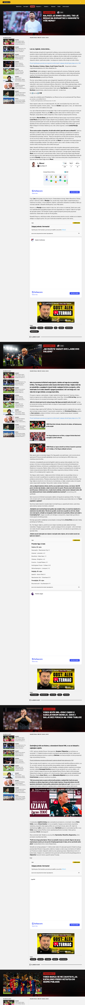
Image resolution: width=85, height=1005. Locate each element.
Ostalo (16, 98)
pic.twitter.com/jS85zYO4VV (38, 99)
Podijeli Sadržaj (48, 12)
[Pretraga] (80, 2)
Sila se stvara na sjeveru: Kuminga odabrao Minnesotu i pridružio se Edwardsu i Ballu (20, 65)
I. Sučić (61, 12)
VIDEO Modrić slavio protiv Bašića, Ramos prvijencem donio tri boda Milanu (20, 42)
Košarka (17, 61)
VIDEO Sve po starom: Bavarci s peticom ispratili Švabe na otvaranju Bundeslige (20, 57)
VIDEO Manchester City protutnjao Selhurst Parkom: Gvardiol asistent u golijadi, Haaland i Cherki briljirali (20, 50)
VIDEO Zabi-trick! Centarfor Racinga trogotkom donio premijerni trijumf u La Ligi (20, 72)
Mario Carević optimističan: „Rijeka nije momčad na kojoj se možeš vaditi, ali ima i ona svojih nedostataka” (20, 79)
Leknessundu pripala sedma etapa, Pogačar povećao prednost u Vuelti (20, 101)
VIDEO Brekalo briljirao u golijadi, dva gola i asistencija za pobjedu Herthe (20, 94)
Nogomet (17, 39)
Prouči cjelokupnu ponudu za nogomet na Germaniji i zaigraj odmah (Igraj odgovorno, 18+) (55, 63)
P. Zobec (61, 345)
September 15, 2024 (51, 100)
